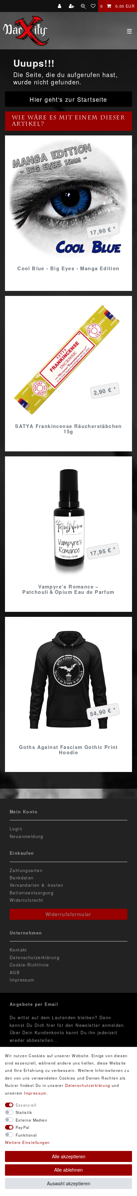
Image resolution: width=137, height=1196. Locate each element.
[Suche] (83, 6)
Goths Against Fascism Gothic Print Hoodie (68, 749)
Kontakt (18, 950)
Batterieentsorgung (32, 893)
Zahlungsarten (26, 870)
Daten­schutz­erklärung (87, 1085)
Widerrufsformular (68, 914)
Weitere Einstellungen (27, 1142)
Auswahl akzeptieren (68, 1183)
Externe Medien (32, 1120)
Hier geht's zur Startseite (68, 99)
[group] (68, 199)
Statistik (24, 1112)
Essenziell (26, 1105)
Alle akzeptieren (68, 1156)
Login (16, 829)
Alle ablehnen (68, 1169)
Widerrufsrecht (27, 900)
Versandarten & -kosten (37, 885)
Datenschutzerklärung (35, 957)
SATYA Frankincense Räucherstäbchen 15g (68, 428)
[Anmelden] (60, 6)
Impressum (22, 980)
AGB (15, 972)
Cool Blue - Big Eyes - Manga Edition (68, 268)
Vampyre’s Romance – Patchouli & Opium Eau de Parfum (68, 589)
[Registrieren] (72, 6)
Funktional (26, 1135)
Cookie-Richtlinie (29, 965)
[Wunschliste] (93, 6)
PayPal (23, 1127)
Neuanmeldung (27, 836)
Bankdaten (22, 878)
